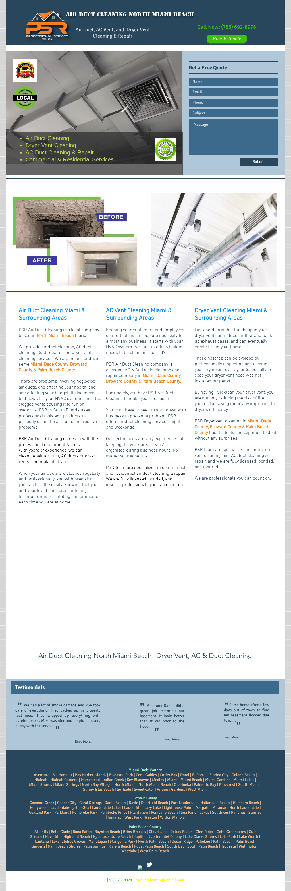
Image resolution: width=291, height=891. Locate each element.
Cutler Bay (168, 774)
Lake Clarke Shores (201, 836)
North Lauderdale (244, 807)
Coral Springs (90, 802)
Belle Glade (60, 831)
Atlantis (41, 831)
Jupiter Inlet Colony (165, 836)
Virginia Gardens (171, 789)
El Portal (199, 774)
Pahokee (202, 841)
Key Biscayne (138, 779)
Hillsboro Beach (246, 802)
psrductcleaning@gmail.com (159, 880)
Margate (202, 807)
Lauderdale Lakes (106, 807)
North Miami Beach (154, 784)
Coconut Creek (42, 802)
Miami (172, 779)
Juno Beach (121, 836)
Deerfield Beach (154, 802)
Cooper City (66, 802)
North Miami (125, 784)
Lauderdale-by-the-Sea (69, 807)
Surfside (124, 789)
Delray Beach (181, 831)
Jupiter (140, 836)
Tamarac (115, 817)
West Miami (198, 789)
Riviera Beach (119, 846)
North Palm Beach (153, 841)
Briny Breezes (134, 831)
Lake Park (228, 836)
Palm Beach (223, 841)
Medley (158, 779)
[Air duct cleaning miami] (141, 868)
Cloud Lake (158, 831)
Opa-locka (182, 784)
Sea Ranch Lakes (195, 812)
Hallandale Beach (215, 802)
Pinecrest (227, 784)
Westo (149, 817)
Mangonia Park (122, 841)
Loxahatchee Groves (68, 841)
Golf (221, 831)
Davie (133, 802)
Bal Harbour (62, 774)
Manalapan (97, 841)
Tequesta (229, 846)
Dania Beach (115, 802)
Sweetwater (144, 789)
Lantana (42, 841)
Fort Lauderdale (184, 802)
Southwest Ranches (229, 812)
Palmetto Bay (205, 784)
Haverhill (53, 836)
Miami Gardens (217, 779)
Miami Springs (67, 784)
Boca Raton (82, 831)
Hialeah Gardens (64, 779)
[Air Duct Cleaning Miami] (149, 864)
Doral (184, 774)
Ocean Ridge (182, 841)
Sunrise (254, 812)
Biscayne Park (121, 774)
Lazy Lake (152, 807)
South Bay (175, 846)
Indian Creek (113, 779)
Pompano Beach (164, 812)
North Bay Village (96, 784)
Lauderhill (133, 807)
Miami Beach (191, 779)
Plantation (139, 812)
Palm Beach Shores (64, 846)
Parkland (61, 812)
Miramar (219, 807)
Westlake (129, 851)
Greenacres (236, 831)
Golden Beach (243, 774)
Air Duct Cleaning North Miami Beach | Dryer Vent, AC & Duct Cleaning (145, 655)
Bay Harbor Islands (90, 774)
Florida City (219, 774)
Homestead (90, 779)
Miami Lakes (243, 779)
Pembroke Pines (113, 812)
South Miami (249, 784)
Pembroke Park (84, 812)
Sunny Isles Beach (98, 789)
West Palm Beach (154, 851)
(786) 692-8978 (238, 27)
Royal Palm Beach (149, 846)
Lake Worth (248, 836)
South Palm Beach (202, 846)
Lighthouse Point (179, 807)
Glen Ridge (205, 831)
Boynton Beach (107, 831)
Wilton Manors (172, 817)
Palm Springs (94, 846)
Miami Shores (40, 784)
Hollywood (38, 807)
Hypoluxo (101, 836)
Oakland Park (40, 812)
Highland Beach (76, 836)
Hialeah (40, 779)
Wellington (248, 846)
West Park (133, 817)
